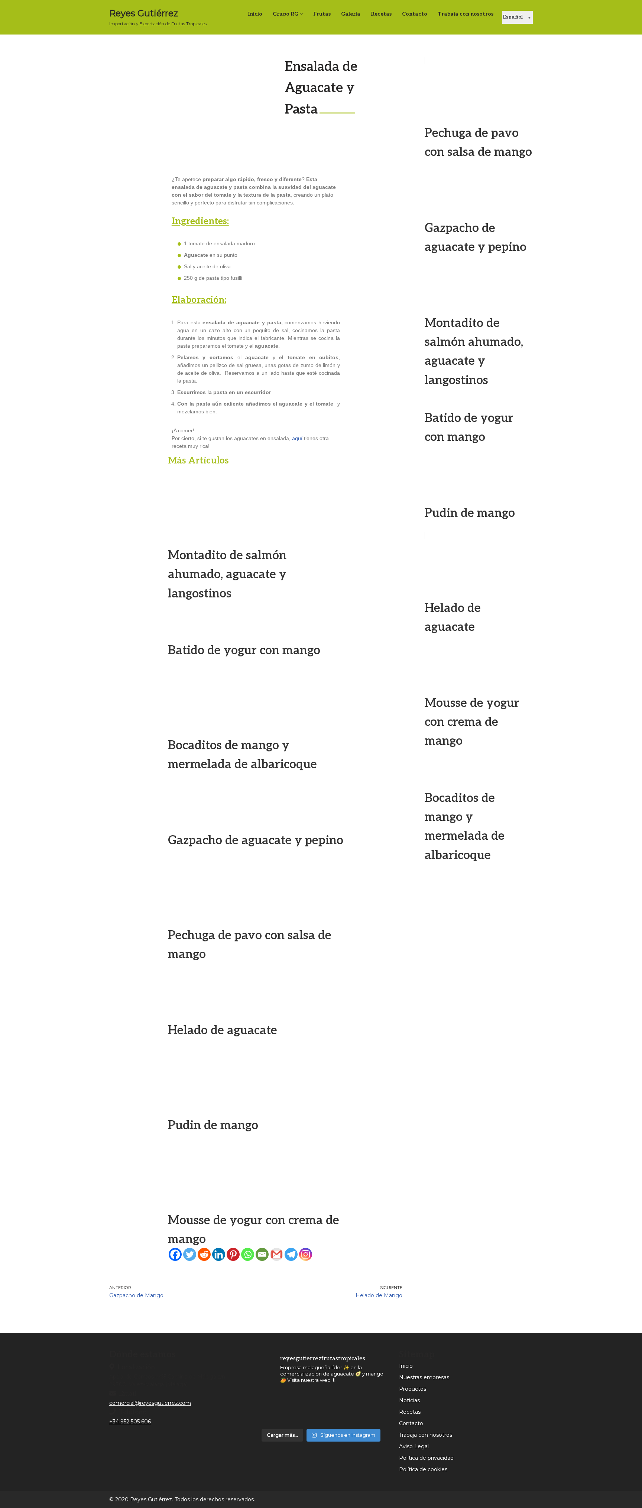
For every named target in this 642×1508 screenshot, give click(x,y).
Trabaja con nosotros (465, 14)
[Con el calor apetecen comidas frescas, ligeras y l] (269, 1407)
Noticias (409, 1400)
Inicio (255, 14)
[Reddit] (204, 1254)
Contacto (414, 14)
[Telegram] (291, 1254)
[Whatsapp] (247, 1254)
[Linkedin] (218, 1254)
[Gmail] (276, 1254)
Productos (412, 1389)
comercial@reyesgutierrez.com (150, 1403)
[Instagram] (305, 1254)
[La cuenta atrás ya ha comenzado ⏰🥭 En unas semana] (372, 1407)
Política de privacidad (426, 1458)
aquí (297, 438)
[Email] (262, 1254)
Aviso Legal (414, 1446)
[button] (301, 14)
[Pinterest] (233, 1254)
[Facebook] (175, 1254)
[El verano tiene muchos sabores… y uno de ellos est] (304, 1407)
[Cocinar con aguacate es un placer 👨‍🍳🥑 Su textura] (338, 1407)
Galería (350, 14)
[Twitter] (189, 1254)
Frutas (322, 14)
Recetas (381, 14)
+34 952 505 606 (130, 1421)
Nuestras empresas (424, 1377)
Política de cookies (423, 1469)
